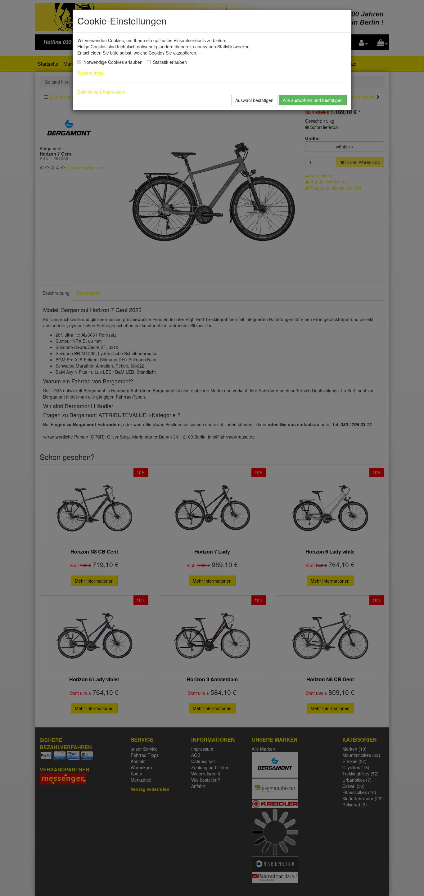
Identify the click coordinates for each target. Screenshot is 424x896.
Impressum (114, 92)
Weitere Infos (91, 73)
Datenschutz (89, 92)
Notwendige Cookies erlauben (112, 62)
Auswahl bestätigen (254, 100)
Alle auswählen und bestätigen (313, 100)
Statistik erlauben (170, 62)
